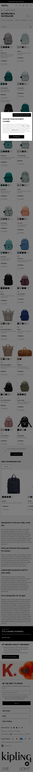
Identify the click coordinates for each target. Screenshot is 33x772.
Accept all (16, 136)
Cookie (28, 125)
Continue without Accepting (21, 115)
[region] (16, 126)
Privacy (23, 125)
